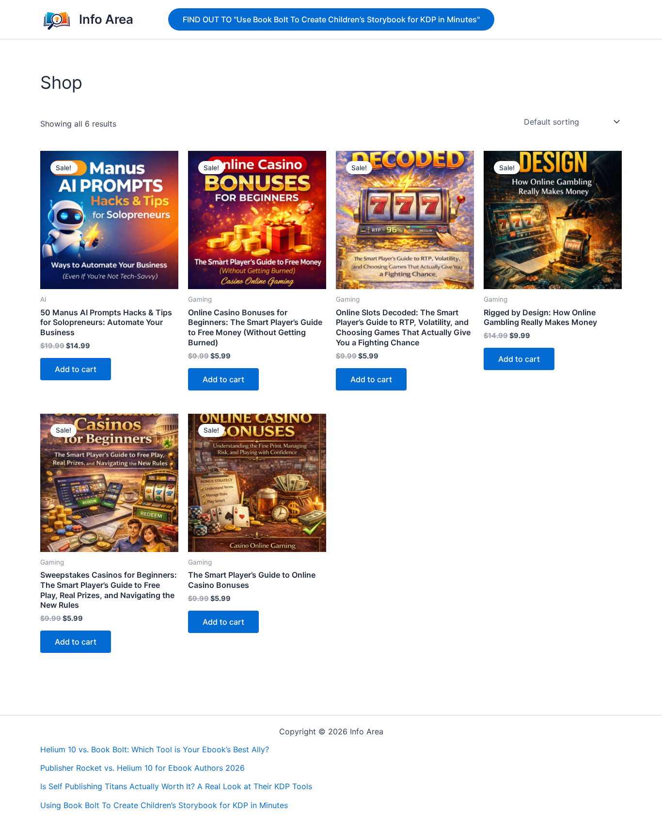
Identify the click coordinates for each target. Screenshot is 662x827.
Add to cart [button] (75, 369)
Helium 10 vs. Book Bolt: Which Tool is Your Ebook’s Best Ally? (154, 749)
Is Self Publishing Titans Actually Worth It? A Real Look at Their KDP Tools (176, 786)
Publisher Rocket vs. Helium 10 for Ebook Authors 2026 (142, 768)
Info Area (106, 19)
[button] (331, 19)
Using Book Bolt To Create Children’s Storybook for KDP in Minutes (164, 805)
